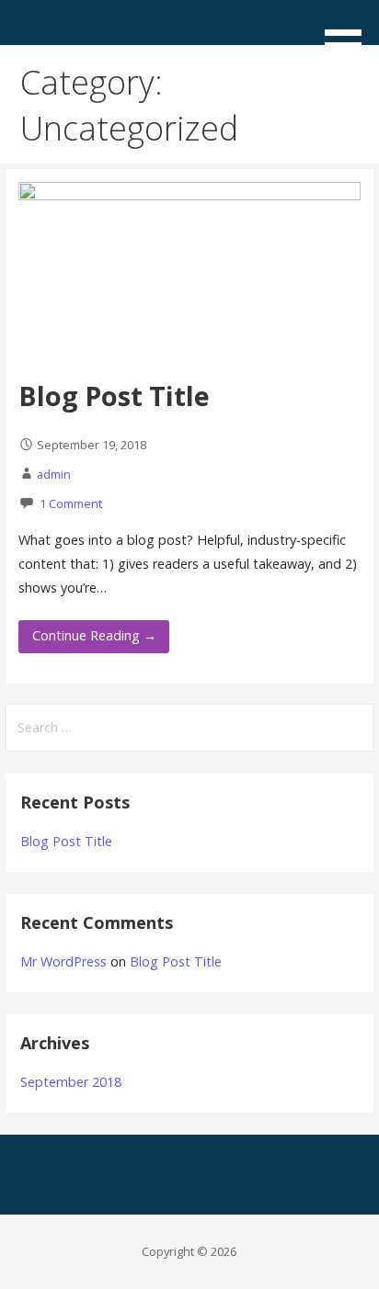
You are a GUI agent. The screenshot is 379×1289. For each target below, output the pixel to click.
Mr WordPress (63, 961)
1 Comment (71, 503)
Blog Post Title (114, 395)
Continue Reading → (94, 635)
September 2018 (70, 1082)
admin (54, 474)
